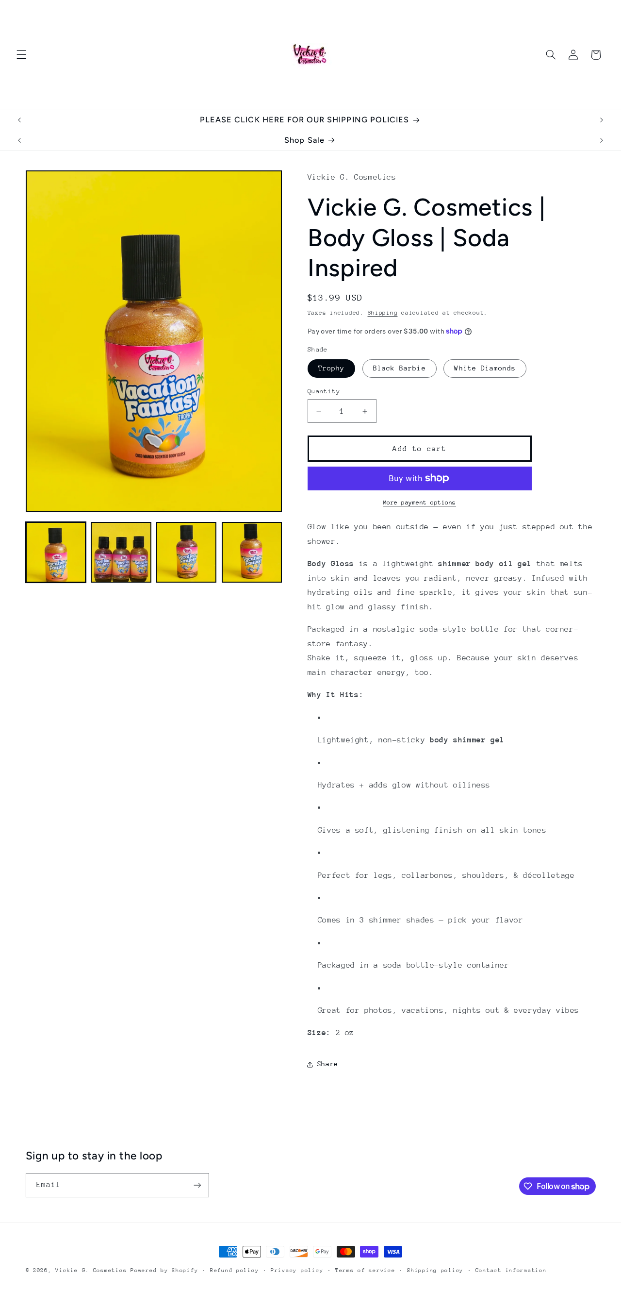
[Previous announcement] (19, 120)
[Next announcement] (601, 120)
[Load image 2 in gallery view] (121, 552)
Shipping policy (435, 1270)
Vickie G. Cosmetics (91, 1270)
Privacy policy (297, 1270)
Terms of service (365, 1270)
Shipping (383, 312)
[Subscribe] (197, 1185)
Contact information (511, 1270)
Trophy (331, 368)
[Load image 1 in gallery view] (56, 552)
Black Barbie (399, 368)
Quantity (324, 391)
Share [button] (327, 1064)
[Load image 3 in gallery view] (186, 552)
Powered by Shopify (164, 1270)
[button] (21, 55)
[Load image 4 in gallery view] (252, 552)
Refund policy (234, 1270)
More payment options (420, 502)
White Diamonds (485, 368)
